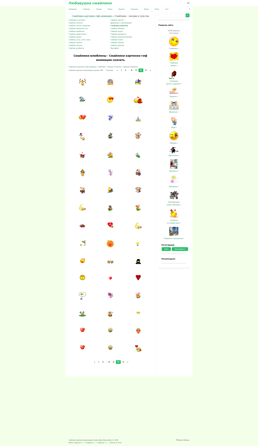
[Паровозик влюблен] (138, 175)
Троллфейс (114, 48)
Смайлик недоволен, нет (78, 28)
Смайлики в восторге (77, 20)
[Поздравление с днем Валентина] (82, 119)
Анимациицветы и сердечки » (174, 82)
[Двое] (138, 103)
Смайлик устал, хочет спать (79, 40)
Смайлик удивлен (117, 45)
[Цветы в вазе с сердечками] (82, 176)
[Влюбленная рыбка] (138, 84)
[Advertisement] (129, 408)
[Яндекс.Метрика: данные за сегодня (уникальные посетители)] (182, 440)
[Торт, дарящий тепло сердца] (138, 192)
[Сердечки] (82, 227)
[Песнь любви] (110, 138)
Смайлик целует (116, 31)
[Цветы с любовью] (110, 175)
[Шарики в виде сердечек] (82, 140)
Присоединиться (179, 249)
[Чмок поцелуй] (138, 313)
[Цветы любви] (110, 297)
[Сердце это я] (82, 332)
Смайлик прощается (118, 34)
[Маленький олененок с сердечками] (138, 210)
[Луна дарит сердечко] (138, 228)
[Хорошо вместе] (110, 85)
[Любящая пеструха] (82, 316)
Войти (166, 249)
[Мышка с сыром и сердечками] (110, 211)
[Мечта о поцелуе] (82, 299)
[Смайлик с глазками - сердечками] (82, 279)
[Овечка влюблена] (82, 101)
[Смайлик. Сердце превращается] (110, 332)
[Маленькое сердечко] (110, 280)
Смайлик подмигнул (76, 31)
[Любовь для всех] (138, 263)
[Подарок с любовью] (82, 158)
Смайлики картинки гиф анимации (82, 67)
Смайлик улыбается (76, 48)
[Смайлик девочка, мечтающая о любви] (110, 247)
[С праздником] (138, 351)
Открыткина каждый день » (174, 221)
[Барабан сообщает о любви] (110, 316)
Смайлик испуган (75, 45)
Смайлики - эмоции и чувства (109, 67)
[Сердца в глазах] (110, 102)
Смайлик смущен (117, 42)
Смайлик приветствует (77, 34)
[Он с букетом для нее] (82, 245)
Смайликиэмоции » (174, 64)
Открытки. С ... (79, 442)
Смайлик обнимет (117, 28)
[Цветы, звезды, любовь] (110, 120)
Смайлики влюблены (119, 26)
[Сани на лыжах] (82, 193)
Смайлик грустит (117, 20)
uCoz (120, 443)
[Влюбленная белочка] (110, 157)
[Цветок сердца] (138, 298)
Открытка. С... (90, 442)
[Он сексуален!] (110, 227)
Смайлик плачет (116, 40)
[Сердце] (138, 280)
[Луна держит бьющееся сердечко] (82, 210)
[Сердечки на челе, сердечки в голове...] (82, 263)
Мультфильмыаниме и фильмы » (174, 203)
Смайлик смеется (75, 42)
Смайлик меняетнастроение (121, 37)
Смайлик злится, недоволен (79, 26)
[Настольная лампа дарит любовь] (82, 85)
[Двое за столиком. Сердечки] (110, 263)
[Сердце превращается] (110, 349)
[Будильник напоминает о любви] (138, 138)
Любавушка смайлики (90, 3)
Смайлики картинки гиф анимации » (93, 16)
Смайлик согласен (76, 23)
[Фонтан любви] (138, 121)
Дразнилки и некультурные (121, 23)
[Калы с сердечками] (138, 157)
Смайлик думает (75, 37)
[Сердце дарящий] (138, 245)
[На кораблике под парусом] (110, 192)
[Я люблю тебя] (138, 333)
